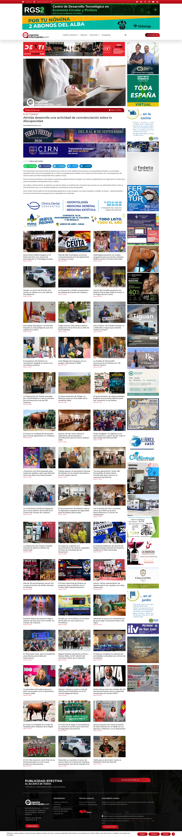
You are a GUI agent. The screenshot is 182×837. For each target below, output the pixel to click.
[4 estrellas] (27, 161)
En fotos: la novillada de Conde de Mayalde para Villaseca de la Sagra (38, 726)
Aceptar (142, 834)
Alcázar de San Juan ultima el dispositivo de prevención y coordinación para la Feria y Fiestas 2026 (73, 437)
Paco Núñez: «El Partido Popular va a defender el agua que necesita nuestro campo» (108, 328)
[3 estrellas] (26, 161)
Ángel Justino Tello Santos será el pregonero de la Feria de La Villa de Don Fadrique (73, 328)
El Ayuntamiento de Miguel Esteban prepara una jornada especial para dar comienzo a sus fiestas (109, 398)
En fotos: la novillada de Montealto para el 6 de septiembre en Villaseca (39, 435)
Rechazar (154, 834)
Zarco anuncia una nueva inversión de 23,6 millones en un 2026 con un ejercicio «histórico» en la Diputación (109, 727)
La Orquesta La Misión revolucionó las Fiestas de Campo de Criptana (73, 291)
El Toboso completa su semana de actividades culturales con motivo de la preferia (109, 656)
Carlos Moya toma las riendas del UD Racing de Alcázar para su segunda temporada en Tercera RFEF (109, 691)
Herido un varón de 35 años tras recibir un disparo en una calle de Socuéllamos (37, 292)
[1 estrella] (23, 161)
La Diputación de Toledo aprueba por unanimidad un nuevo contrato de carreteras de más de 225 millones (38, 399)
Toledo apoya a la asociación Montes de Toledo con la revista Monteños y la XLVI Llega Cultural (74, 473)
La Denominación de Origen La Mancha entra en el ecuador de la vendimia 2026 (72, 398)
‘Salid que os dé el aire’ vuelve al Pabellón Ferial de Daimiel (107, 761)
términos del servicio (147, 820)
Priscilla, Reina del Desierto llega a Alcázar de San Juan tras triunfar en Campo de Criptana (38, 621)
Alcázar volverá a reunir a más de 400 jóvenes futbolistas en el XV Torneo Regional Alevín (72, 691)
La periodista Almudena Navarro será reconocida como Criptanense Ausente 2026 (38, 691)
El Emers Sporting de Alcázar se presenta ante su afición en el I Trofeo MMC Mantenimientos (72, 585)
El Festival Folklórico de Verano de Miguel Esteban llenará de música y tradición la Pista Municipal (108, 548)
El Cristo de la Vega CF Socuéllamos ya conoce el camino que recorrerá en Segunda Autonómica (73, 727)
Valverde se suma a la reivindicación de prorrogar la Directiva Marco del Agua (109, 621)
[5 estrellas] (28, 161)
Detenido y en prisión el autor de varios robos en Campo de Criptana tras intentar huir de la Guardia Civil (73, 762)
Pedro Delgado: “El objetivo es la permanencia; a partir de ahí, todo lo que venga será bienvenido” (109, 436)
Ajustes (165, 834)
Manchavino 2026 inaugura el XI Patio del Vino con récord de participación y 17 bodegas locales (38, 257)
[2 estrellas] (24, 161)
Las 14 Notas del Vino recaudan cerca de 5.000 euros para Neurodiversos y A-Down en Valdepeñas (107, 511)
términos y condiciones (137, 816)
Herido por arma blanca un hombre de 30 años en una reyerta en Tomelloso (73, 621)
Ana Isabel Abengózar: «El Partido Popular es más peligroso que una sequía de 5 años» (38, 328)
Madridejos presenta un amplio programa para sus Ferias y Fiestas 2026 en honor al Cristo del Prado (108, 257)
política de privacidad (121, 816)
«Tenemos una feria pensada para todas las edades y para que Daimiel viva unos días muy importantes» (39, 473)
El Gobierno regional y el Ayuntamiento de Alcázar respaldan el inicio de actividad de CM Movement (74, 549)
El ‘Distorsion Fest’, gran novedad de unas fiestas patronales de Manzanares (39, 656)
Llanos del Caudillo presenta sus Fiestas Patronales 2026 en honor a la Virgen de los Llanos (108, 292)
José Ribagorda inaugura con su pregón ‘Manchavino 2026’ (72, 362)
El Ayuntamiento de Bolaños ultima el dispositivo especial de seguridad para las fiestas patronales (73, 510)
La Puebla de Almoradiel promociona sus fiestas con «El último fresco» (106, 363)
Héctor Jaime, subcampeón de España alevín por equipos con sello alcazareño (108, 585)
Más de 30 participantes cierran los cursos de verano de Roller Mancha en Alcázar (38, 585)
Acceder (143, 652)
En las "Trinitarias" (30, 114)
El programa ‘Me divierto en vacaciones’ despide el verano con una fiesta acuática (38, 363)
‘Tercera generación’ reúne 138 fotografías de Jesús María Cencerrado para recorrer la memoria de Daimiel (106, 474)
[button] (71, 35)
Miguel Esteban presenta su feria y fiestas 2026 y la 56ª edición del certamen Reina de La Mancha (73, 656)
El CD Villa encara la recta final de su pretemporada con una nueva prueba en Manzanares (39, 762)
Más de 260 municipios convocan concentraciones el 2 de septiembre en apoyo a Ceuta (73, 257)
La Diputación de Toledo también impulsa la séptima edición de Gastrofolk (37, 548)
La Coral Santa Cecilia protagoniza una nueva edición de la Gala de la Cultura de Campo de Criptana (38, 510)
